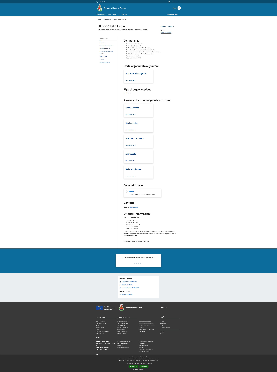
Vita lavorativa (121, 325)
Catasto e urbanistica (122, 331)
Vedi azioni (170, 26)
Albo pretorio (142, 343)
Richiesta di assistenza (123, 347)
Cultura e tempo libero (122, 323)
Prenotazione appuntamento (124, 341)
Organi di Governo (100, 321)
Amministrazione (107, 19)
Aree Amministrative (101, 323)
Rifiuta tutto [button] (144, 366)
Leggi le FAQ (120, 345)
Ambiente (141, 327)
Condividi (163, 26)
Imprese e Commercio (122, 327)
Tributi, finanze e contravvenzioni (147, 325)
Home (99, 19)
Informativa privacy (143, 345)
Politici (97, 329)
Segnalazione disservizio (123, 343)
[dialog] (138, 363)
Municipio (131, 191)
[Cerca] (179, 8)
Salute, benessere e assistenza (146, 329)
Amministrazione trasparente (146, 341)
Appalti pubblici (121, 329)
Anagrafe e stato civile (122, 321)
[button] (138, 369)
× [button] (275, 356)
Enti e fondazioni (100, 327)
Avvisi (161, 325)
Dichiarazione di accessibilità (146, 349)
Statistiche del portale (144, 351)
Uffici (114, 19)
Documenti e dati (100, 333)
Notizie (162, 321)
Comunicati (163, 323)
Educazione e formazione (145, 321)
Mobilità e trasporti (122, 333)
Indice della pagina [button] (104, 38)
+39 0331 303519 (133, 207)
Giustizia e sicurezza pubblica (146, 323)
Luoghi (161, 332)
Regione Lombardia (100, 2)
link (151, 363)
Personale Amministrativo (102, 331)
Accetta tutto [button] (133, 366)
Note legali (141, 347)
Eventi (161, 334)
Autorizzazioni (142, 331)
